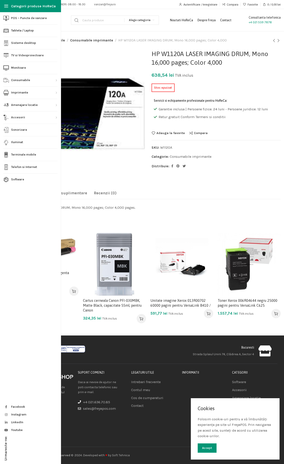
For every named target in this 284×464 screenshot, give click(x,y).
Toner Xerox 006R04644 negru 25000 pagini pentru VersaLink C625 (247, 302)
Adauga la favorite (170, 133)
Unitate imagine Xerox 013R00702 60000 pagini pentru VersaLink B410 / (180, 302)
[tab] (64, 193)
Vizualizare (70, 262)
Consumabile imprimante (91, 40)
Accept (207, 448)
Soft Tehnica (121, 455)
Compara (201, 133)
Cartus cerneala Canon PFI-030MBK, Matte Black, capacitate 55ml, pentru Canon (112, 305)
